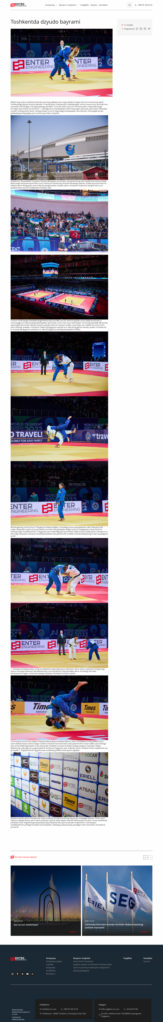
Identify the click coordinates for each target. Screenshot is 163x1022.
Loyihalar (50, 964)
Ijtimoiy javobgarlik (81, 970)
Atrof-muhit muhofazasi (83, 961)
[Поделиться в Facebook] (137, 29)
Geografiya (50, 967)
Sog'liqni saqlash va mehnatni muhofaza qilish (92, 964)
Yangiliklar (84, 5)
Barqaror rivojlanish (67, 5)
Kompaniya (50, 5)
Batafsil (73, 932)
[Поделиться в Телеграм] (149, 29)
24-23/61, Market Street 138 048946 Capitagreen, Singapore (121, 1014)
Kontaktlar (103, 5)
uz (130, 5)
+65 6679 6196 (132, 1009)
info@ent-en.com (49, 1009)
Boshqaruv (50, 974)
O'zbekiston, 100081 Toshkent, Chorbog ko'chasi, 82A (64, 1013)
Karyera (94, 5)
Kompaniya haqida (54, 961)
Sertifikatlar (51, 970)
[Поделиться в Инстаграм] (145, 29)
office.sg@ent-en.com (110, 1009)
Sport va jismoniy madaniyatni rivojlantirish (91, 967)
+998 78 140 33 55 (145, 5)
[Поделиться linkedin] (141, 29)
